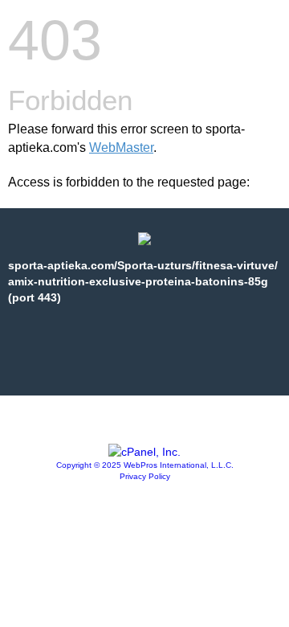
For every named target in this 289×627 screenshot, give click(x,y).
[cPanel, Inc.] (144, 451)
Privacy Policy (145, 476)
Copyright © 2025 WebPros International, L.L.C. (145, 465)
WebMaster (121, 147)
